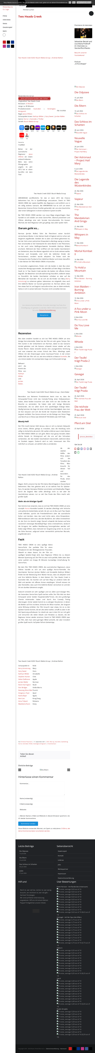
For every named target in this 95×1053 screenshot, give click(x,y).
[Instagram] (84, 449)
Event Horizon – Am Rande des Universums (72, 887)
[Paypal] (81, 449)
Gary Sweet (49, 116)
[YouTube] (75, 449)
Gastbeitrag (64, 742)
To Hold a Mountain (80, 269)
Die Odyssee (81, 92)
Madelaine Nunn (24, 704)
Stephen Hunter (24, 677)
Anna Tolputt (23, 701)
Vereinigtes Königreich (39, 744)
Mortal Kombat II (83, 252)
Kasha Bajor (22, 696)
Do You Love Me (81, 326)
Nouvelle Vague (79, 139)
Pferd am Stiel (82, 423)
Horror (26, 119)
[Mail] (91, 449)
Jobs (59, 865)
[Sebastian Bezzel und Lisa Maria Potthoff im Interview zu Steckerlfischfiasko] (83, 33)
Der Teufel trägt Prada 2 (82, 359)
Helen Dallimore (24, 679)
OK (70, 2)
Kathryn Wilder (38, 116)
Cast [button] (32, 96)
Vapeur (78, 199)
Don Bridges (22, 688)
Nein (73, 2)
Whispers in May (81, 236)
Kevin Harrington (24, 685)
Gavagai (79, 374)
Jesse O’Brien (27, 114)
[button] (7, 35)
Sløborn (60, 948)
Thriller (41, 119)
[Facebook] (88, 449)
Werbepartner (63, 869)
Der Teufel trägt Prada (81, 389)
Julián (21, 871)
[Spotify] (78, 452)
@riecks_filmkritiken (86, 436)
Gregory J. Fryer (24, 693)
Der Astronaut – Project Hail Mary (82, 160)
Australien (37, 109)
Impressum (62, 874)
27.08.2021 (29, 104)
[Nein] (93, 3)
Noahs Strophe (62, 1009)
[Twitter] (75, 452)
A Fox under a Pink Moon (82, 310)
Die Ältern (80, 105)
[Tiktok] (78, 449)
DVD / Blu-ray (50, 742)
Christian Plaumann (26, 742)
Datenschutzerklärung (47, 310)
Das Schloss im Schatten (83, 123)
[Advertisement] (44, 77)
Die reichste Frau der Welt (82, 408)
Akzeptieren (44, 315)
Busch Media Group (31, 121)
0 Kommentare (52, 744)
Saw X (59, 978)
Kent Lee (21, 698)
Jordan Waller (60, 116)
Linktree (61, 860)
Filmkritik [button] (21, 96)
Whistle (78, 341)
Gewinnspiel (62, 851)
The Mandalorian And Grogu (81, 218)
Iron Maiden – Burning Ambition (82, 289)
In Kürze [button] (28, 96)
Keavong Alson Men (25, 690)
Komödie (33, 119)
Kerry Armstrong (24, 668)
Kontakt (61, 856)
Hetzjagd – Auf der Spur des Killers (69, 917)
